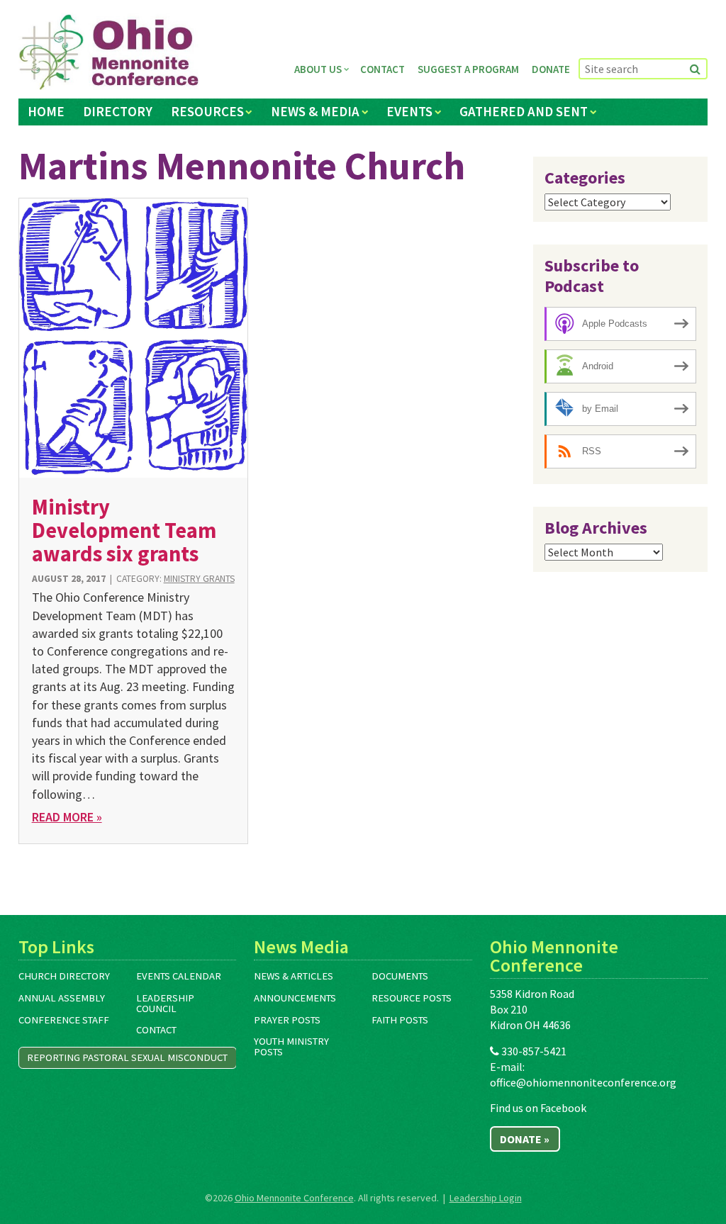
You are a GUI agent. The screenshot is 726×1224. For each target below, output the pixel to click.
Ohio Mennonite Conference (294, 1197)
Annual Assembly (61, 998)
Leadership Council (165, 1003)
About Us (318, 69)
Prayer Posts (287, 1020)
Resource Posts (412, 998)
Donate (551, 69)
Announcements (295, 998)
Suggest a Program (468, 69)
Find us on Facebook (538, 1108)
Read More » (67, 817)
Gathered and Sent (523, 111)
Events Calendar (178, 976)
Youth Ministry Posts (291, 1046)
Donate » (524, 1139)
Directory (117, 111)
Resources (207, 111)
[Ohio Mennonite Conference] (108, 52)
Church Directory (64, 976)
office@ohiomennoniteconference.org (583, 1082)
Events (409, 111)
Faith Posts (400, 1020)
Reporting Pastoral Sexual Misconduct (127, 1057)
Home (46, 111)
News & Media (315, 111)
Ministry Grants (199, 579)
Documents (400, 976)
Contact (382, 69)
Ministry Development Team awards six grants (124, 530)
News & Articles (293, 976)
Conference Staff (63, 1020)
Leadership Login (485, 1197)
